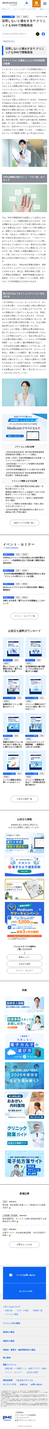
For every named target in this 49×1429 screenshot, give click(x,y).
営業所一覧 (37, 1311)
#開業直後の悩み (8, 41)
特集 (44, 1368)
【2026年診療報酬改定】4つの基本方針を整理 (25, 470)
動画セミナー (24, 957)
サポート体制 (22, 1311)
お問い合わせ (36, 1384)
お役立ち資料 (24, 964)
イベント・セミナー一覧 (24, 616)
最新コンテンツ (9, 1365)
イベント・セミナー (24, 970)
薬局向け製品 (8, 1332)
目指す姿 (9, 1311)
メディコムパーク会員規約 (25, 1415)
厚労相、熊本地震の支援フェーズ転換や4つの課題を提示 (23, 1206)
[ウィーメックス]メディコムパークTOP (25, 9)
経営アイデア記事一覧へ (24, 523)
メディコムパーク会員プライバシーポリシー (25, 1419)
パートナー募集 (11, 1314)
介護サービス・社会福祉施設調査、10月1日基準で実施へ (24, 1234)
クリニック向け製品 (11, 1323)
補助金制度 (8, 1380)
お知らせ (23, 1384)
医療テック (22, 1368)
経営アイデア (34, 1368)
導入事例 (7, 1358)
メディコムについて (11, 1307)
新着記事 (9, 1368)
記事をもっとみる (24, 1245)
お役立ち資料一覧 (24, 799)
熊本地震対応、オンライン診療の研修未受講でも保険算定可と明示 (24, 1220)
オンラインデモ (9, 1384)
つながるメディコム (24, 1380)
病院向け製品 (8, 1341)
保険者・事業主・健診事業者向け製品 (19, 1350)
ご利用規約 (19, 1412)
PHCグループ (6, 9)
